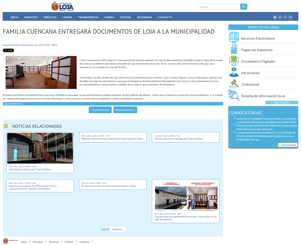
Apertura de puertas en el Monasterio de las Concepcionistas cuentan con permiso (33, 187)
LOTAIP (69, 241)
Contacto (165, 17)
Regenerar (144, 17)
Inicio (15, 17)
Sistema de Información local (263, 96)
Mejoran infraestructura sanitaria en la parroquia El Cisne (112, 138)
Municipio (31, 17)
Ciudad (67, 17)
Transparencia (88, 17)
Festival (125, 17)
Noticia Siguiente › (125, 109)
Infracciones (250, 73)
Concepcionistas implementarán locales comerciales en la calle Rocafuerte (185, 218)
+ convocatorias (287, 144)
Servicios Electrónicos (258, 38)
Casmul (109, 17)
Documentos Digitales (258, 61)
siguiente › (118, 229)
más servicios (282, 102)
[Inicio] (62, 6)
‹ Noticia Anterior (100, 109)
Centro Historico (14, 103)
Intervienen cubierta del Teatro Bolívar (30, 169)
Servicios (50, 17)
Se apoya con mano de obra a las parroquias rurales (109, 185)
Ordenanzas (250, 84)
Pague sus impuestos (257, 50)
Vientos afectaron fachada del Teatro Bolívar (178, 138)
